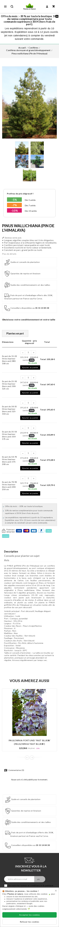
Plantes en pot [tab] (15, 333)
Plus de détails (9, 254)
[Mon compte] (47, 6)
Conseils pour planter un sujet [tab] (22, 555)
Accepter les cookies (29, 915)
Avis (6, 560)
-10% (14, 210)
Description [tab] (11, 551)
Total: (47, 359)
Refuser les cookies (29, 922)
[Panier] (53, 6)
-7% (14, 205)
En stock (32, 363)
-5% (14, 199)
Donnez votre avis (12, 238)
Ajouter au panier (30, 367)
